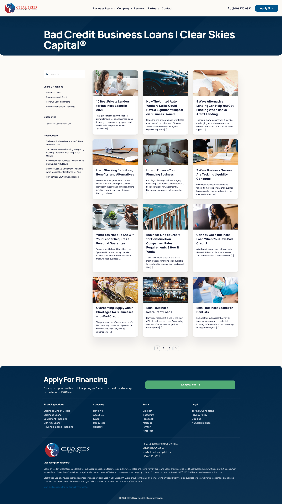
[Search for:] (64, 74)
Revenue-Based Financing (108, 83)
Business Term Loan (106, 81)
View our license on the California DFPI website (65, 486)
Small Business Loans (107, 85)
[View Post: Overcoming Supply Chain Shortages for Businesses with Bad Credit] (115, 290)
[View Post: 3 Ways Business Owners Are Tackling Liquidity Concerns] (215, 152)
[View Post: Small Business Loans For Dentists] (215, 290)
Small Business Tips (177, 79)
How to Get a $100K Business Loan (62, 176)
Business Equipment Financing (60, 106)
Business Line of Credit (107, 79)
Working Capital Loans (107, 87)
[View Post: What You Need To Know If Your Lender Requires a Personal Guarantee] (115, 217)
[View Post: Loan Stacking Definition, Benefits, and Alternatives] (115, 152)
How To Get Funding (125, 81)
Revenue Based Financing (58, 101)
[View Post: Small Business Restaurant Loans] (165, 290)
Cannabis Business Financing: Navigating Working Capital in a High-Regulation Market (65, 152)
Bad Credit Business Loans (109, 76)
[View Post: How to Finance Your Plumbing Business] (165, 152)
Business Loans (53, 92)
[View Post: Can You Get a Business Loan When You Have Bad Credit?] (215, 217)
